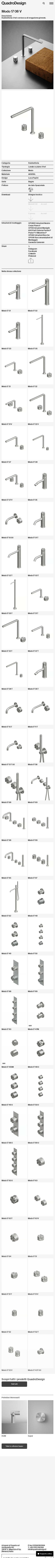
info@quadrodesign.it (37, 1549)
